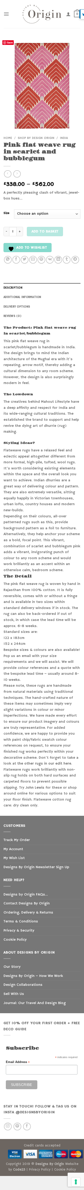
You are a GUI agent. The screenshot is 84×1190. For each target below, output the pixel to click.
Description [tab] (13, 288)
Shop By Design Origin (36, 138)
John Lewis (34, 787)
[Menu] (6, 14)
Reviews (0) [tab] (12, 316)
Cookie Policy (15, 939)
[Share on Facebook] (16, 260)
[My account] (68, 14)
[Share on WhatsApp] (8, 260)
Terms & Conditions (21, 921)
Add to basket (45, 231)
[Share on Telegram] (75, 260)
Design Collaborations (23, 985)
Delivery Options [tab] (17, 306)
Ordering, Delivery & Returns (28, 912)
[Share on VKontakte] (50, 260)
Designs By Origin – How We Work (33, 976)
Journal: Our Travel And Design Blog (35, 1003)
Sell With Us (14, 994)
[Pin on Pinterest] (41, 260)
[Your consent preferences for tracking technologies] (75, 1181)
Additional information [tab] (22, 297)
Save (10, 42)
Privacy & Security (19, 930)
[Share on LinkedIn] (58, 260)
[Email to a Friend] (33, 260)
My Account (13, 849)
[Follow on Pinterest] (17, 1126)
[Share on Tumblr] (66, 260)
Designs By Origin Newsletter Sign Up (36, 867)
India (64, 138)
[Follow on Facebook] (27, 1126)
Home (8, 138)
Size (6, 213)
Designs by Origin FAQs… (26, 894)
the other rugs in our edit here (44, 763)
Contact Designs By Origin (27, 903)
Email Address (18, 1062)
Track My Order (17, 840)
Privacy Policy (39, 1170)
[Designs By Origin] (42, 14)
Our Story (12, 967)
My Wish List (14, 858)
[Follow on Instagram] (8, 1126)
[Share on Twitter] (24, 260)
